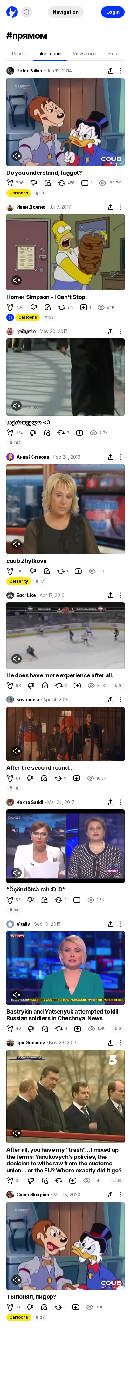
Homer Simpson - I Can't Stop (45, 297)
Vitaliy (23, 924)
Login (113, 12)
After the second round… (40, 767)
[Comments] (48, 183)
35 (117, 1180)
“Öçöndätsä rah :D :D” (36, 889)
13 (40, 193)
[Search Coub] (26, 12)
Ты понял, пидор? (31, 1296)
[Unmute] (16, 156)
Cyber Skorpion (33, 1194)
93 (49, 317)
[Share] (110, 71)
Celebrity (19, 581)
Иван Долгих (31, 207)
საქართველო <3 (28, 422)
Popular (19, 53)
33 (14, 910)
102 (15, 443)
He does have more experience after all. (59, 675)
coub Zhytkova (26, 561)
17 (40, 581)
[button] (10, 183)
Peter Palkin (29, 70)
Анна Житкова (33, 457)
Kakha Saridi (30, 802)
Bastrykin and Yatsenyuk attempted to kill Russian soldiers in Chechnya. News (62, 1015)
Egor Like (26, 595)
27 (40, 1317)
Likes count (50, 53)
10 (14, 788)
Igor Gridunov (31, 1043)
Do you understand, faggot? (44, 172)
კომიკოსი (26, 331)
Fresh (113, 53)
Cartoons (19, 193)
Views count (84, 53)
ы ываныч (28, 699)
